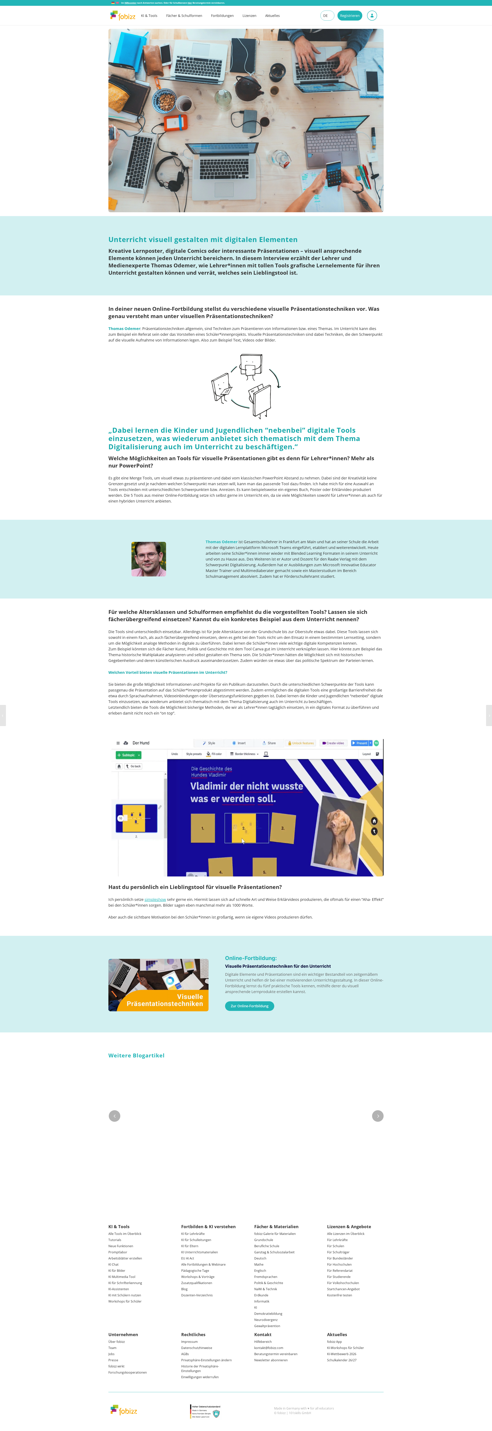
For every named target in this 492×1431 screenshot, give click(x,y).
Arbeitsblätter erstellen (125, 1258)
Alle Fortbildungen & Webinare (203, 1264)
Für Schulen (335, 1246)
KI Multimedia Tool (121, 1277)
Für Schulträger (338, 1252)
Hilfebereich (263, 1342)
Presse (113, 1360)
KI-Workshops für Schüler (345, 1348)
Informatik (261, 1301)
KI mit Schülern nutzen (124, 1295)
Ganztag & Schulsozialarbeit (274, 1252)
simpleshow (155, 899)
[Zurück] (114, 1116)
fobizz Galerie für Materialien (275, 1234)
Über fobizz (116, 1342)
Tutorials (114, 1240)
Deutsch (260, 1258)
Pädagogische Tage (195, 1270)
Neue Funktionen (120, 1246)
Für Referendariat (340, 1270)
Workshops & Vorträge (197, 1277)
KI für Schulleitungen (196, 1240)
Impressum (189, 1342)
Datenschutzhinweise (196, 1348)
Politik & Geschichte (268, 1283)
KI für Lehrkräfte (193, 1234)
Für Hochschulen (339, 1264)
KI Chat (113, 1264)
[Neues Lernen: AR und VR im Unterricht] (3, 715)
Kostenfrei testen (339, 1295)
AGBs (185, 1354)
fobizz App (334, 1342)
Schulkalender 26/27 (342, 1360)
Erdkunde (261, 1295)
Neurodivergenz (266, 1320)
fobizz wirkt (116, 1366)
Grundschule (263, 1240)
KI (255, 1307)
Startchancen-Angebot (343, 1289)
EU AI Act (187, 1258)
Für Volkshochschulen (343, 1283)
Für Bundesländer (340, 1258)
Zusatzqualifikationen (196, 1283)
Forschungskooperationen (127, 1372)
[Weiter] (378, 1116)
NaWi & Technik (265, 1289)
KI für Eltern (189, 1246)
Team (112, 1348)
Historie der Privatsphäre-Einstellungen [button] (200, 1368)
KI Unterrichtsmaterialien (199, 1252)
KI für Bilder (116, 1270)
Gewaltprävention (267, 1326)
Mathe (258, 1264)
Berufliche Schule (266, 1246)
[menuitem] (153, 15)
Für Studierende (339, 1277)
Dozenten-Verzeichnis (197, 1295)
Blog (184, 1289)
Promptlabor (117, 1252)
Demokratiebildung (268, 1314)
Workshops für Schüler (125, 1301)
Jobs (111, 1354)
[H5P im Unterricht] (489, 715)
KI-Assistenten (118, 1289)
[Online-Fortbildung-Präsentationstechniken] (158, 985)
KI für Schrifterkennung (125, 1283)
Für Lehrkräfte (337, 1240)
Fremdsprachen (265, 1277)
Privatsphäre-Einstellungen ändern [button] (206, 1360)
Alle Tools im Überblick (124, 1234)
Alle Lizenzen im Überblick (345, 1234)
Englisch (260, 1270)
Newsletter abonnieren (271, 1360)
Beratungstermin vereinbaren (276, 1354)
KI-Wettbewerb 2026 (341, 1354)
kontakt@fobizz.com (268, 1348)
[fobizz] (122, 15)
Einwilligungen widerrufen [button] (200, 1377)
